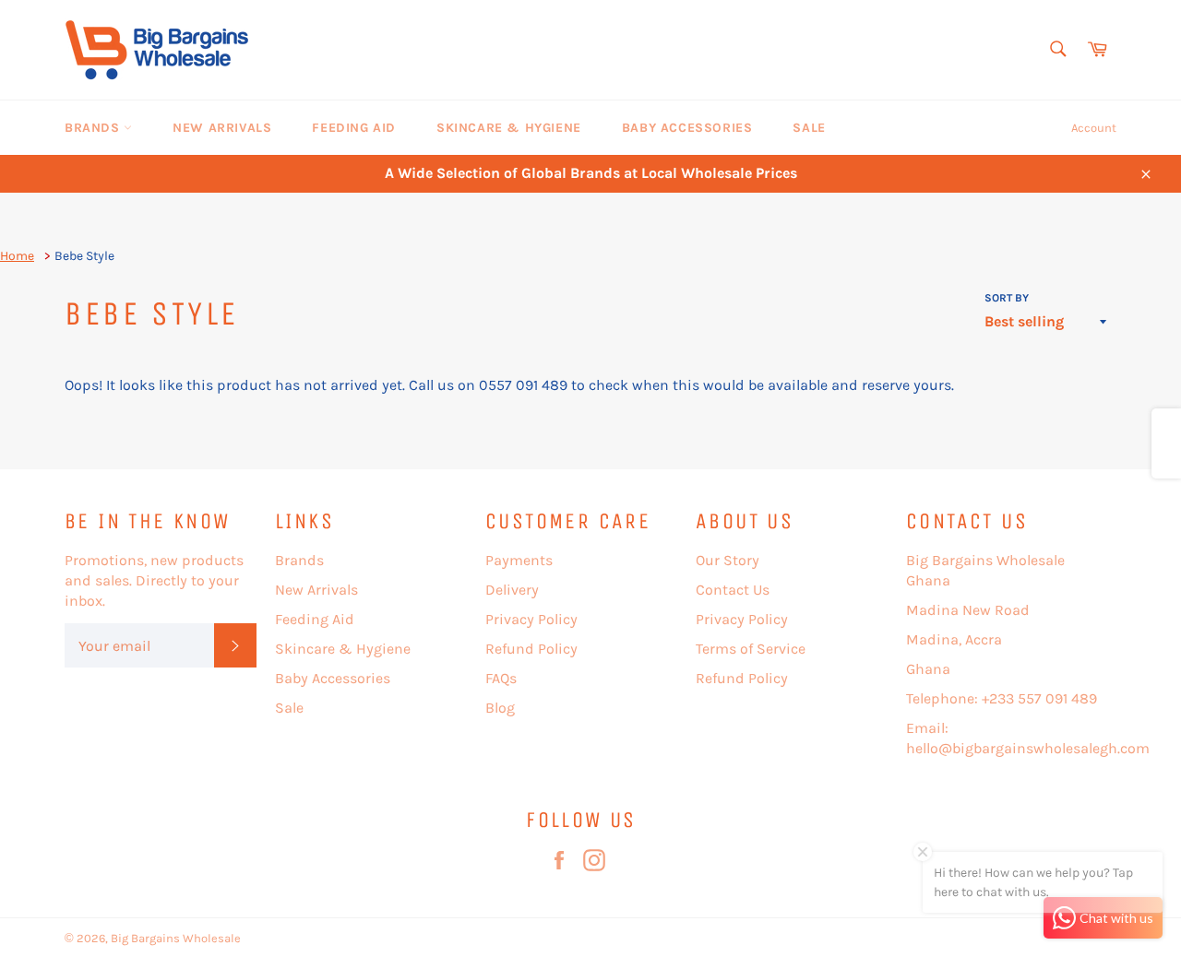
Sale (809, 128)
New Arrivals (222, 128)
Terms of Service (750, 648)
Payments (519, 560)
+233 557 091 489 (1039, 698)
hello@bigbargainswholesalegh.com (1028, 748)
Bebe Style (84, 256)
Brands (94, 128)
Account (1093, 128)
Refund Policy (531, 648)
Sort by (1006, 297)
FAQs (501, 678)
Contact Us (732, 589)
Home (17, 256)
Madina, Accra (954, 639)
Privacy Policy (531, 619)
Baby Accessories (687, 128)
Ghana (928, 669)
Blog (500, 707)
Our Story (727, 560)
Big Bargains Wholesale (176, 938)
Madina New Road (968, 610)
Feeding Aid (354, 128)
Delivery (512, 589)
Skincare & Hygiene (508, 128)
